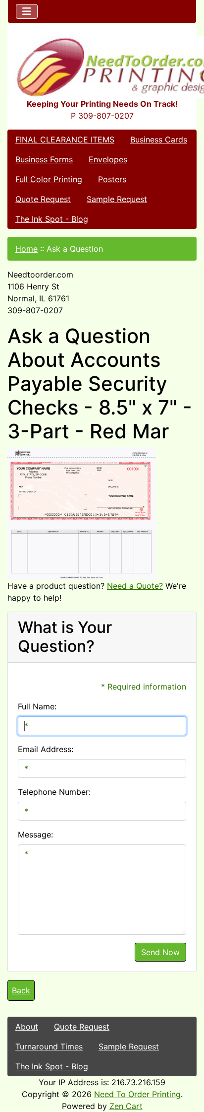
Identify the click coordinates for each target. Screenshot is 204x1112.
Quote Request (43, 199)
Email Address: (45, 749)
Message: (35, 834)
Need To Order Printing (137, 1094)
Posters (112, 179)
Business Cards (158, 139)
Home (26, 249)
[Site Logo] (102, 67)
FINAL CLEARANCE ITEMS (64, 139)
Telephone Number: (54, 792)
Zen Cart (126, 1106)
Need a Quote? (135, 586)
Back (21, 990)
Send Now (160, 952)
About (26, 1027)
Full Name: (37, 706)
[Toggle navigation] (27, 11)
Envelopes (108, 159)
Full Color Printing (48, 179)
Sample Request (117, 199)
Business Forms (44, 159)
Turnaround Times (49, 1046)
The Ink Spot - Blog (51, 219)
